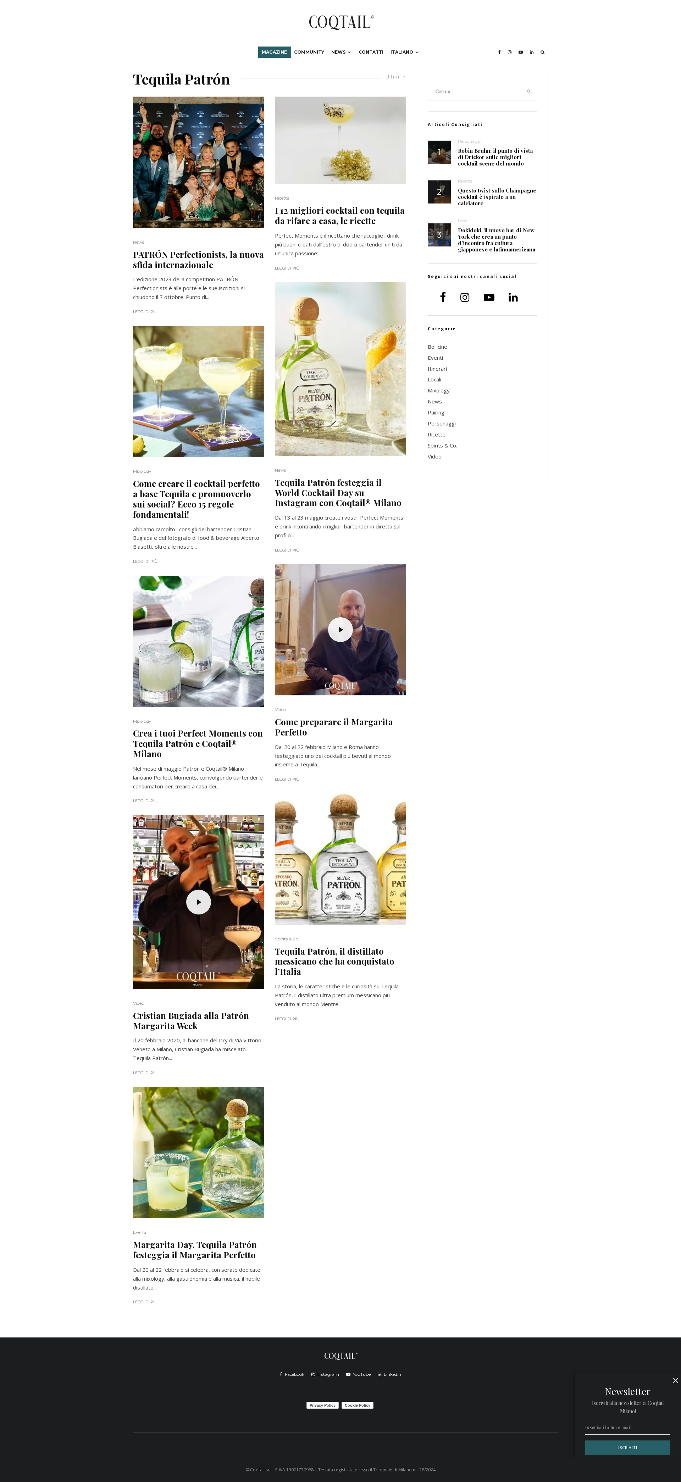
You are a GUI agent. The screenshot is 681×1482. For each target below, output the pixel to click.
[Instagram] (509, 52)
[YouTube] (520, 52)
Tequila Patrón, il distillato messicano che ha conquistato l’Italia (334, 961)
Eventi (139, 1232)
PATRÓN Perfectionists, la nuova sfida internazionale (198, 259)
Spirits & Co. (287, 938)
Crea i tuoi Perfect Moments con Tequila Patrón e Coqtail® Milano (198, 743)
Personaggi (469, 141)
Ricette (282, 198)
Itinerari (437, 368)
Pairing (436, 412)
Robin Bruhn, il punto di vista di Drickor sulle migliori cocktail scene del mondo (495, 157)
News (338, 52)
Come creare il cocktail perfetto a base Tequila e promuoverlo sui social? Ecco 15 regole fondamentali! (196, 498)
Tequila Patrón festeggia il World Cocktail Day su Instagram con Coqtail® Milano (338, 492)
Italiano (402, 52)
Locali (464, 220)
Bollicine (437, 346)
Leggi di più (145, 311)
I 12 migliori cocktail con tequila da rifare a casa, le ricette (340, 215)
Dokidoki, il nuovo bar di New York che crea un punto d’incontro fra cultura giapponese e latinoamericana (496, 240)
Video (138, 1003)
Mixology (142, 471)
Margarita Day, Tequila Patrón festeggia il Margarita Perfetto (195, 1249)
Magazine (274, 52)
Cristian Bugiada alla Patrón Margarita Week (191, 1020)
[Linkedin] (531, 52)
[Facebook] (499, 52)
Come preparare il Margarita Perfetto (334, 727)
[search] (529, 91)
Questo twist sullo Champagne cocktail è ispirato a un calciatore (497, 196)
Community (309, 52)
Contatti (371, 52)
